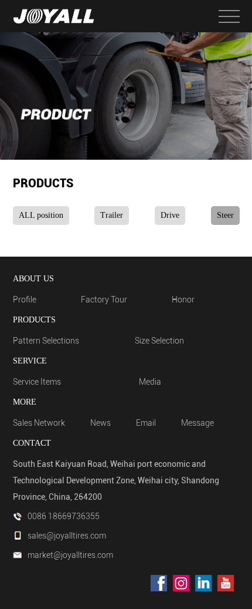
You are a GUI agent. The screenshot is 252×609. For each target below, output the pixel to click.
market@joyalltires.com (70, 555)
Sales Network (39, 423)
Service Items (37, 381)
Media (150, 381)
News (100, 423)
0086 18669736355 (64, 516)
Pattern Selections (46, 340)
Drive (170, 215)
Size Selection (159, 340)
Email (146, 423)
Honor (183, 299)
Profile (24, 299)
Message (197, 423)
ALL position (41, 215)
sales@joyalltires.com (67, 535)
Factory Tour (104, 299)
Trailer (111, 215)
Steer (225, 215)
